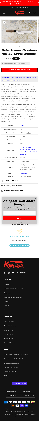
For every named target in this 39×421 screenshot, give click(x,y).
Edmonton (7, 293)
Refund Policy (8, 334)
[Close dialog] (35, 198)
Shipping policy (19, 414)
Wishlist (6, 376)
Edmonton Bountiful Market (13, 297)
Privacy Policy (8, 338)
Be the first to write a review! (19, 245)
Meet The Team (9, 322)
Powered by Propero (10, 411)
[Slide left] (15, 47)
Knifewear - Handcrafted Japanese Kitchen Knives (21, 409)
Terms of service (8, 414)
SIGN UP (19, 218)
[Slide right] (24, 47)
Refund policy (21, 411)
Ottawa (6, 301)
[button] (4, 13)
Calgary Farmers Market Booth (13, 289)
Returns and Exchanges (11, 363)
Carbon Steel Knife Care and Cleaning (16, 355)
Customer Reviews (10, 371)
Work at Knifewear (10, 326)
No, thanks (19, 222)
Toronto (6, 306)
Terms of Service (9, 343)
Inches (28, 132)
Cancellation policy (20, 417)
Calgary (6, 284)
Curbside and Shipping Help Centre (15, 359)
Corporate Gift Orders (11, 367)
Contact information (30, 414)
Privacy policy (30, 411)
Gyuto (22, 125)
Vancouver (7, 310)
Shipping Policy (9, 330)
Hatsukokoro (24, 173)
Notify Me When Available (19, 70)
